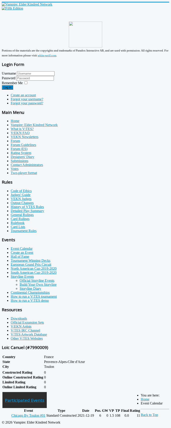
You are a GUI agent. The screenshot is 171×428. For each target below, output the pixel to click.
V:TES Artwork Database (29, 334)
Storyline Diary (30, 288)
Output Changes (22, 203)
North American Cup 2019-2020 (34, 268)
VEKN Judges (21, 199)
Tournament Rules (24, 231)
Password (9, 78)
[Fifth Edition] (12, 8)
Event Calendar (22, 248)
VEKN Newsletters (24, 137)
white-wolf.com (47, 55)
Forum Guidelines (23, 145)
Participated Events (24, 400)
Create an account (23, 95)
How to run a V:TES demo (30, 300)
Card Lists (18, 227)
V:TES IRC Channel (25, 330)
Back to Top (149, 415)
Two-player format (24, 173)
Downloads (19, 318)
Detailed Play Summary (27, 211)
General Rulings (22, 215)
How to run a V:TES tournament (34, 296)
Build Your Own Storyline (38, 284)
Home (15, 121)
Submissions (19, 161)
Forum (15, 141)
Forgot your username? (27, 99)
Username (9, 73)
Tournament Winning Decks (30, 260)
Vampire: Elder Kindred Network (34, 125)
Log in (7, 87)
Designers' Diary (22, 157)
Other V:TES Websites (27, 338)
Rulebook (17, 223)
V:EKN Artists (21, 326)
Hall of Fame (20, 256)
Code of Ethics (21, 191)
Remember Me (12, 83)
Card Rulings (20, 219)
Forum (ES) (19, 149)
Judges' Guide (21, 195)
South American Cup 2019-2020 (34, 272)
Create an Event (22, 252)
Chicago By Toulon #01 (28, 415)
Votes (14, 169)
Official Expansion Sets (27, 322)
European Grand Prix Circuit (31, 264)
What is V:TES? (22, 129)
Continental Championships (30, 292)
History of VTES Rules (27, 207)
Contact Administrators (27, 165)
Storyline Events (22, 276)
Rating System (21, 153)
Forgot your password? (27, 103)
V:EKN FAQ (20, 133)
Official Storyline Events (37, 280)
